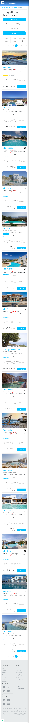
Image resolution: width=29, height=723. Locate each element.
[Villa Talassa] (14, 138)
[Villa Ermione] (14, 178)
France (4, 679)
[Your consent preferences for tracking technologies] (2, 720)
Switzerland (5, 681)
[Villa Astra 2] (14, 582)
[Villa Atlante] (14, 622)
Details (21, 87)
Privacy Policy (19, 675)
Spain (3, 675)
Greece (15, 7)
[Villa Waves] (14, 58)
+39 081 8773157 (21, 714)
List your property (20, 679)
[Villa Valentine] (14, 259)
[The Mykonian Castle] (14, 340)
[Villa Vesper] (14, 461)
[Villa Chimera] (14, 380)
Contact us (18, 670)
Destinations (9, 7)
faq (16, 668)
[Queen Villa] (14, 420)
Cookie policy (19, 672)
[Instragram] (9, 687)
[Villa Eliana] (14, 219)
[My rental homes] (11, 3)
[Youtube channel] (9, 690)
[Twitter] (4, 690)
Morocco (4, 672)
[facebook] (4, 687)
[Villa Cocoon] (14, 299)
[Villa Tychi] (14, 98)
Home (3, 7)
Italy (3, 668)
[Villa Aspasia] (14, 501)
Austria (4, 677)
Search (14, 33)
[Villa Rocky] (14, 541)
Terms (17, 677)
